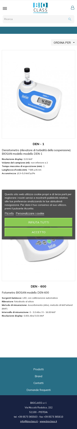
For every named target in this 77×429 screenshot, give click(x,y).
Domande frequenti (39, 390)
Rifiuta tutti (38, 222)
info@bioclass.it (29, 421)
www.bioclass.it (48, 421)
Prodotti (38, 369)
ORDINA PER (65, 42)
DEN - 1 (38, 144)
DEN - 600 (38, 286)
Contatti (38, 383)
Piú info (9, 213)
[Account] (72, 8)
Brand (38, 376)
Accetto (38, 232)
